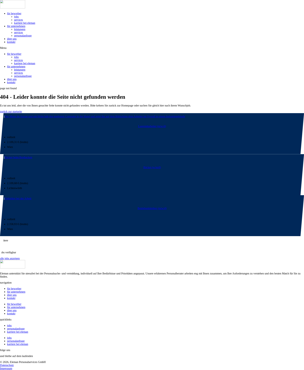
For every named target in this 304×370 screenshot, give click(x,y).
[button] (152, 48)
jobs (16, 16)
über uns (12, 38)
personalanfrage (23, 35)
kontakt (11, 41)
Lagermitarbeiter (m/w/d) (152, 126)
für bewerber (14, 13)
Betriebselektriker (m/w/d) (152, 208)
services (18, 19)
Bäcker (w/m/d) (152, 167)
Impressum (6, 368)
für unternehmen (16, 26)
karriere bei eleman (24, 22)
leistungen (19, 29)
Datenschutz (7, 365)
